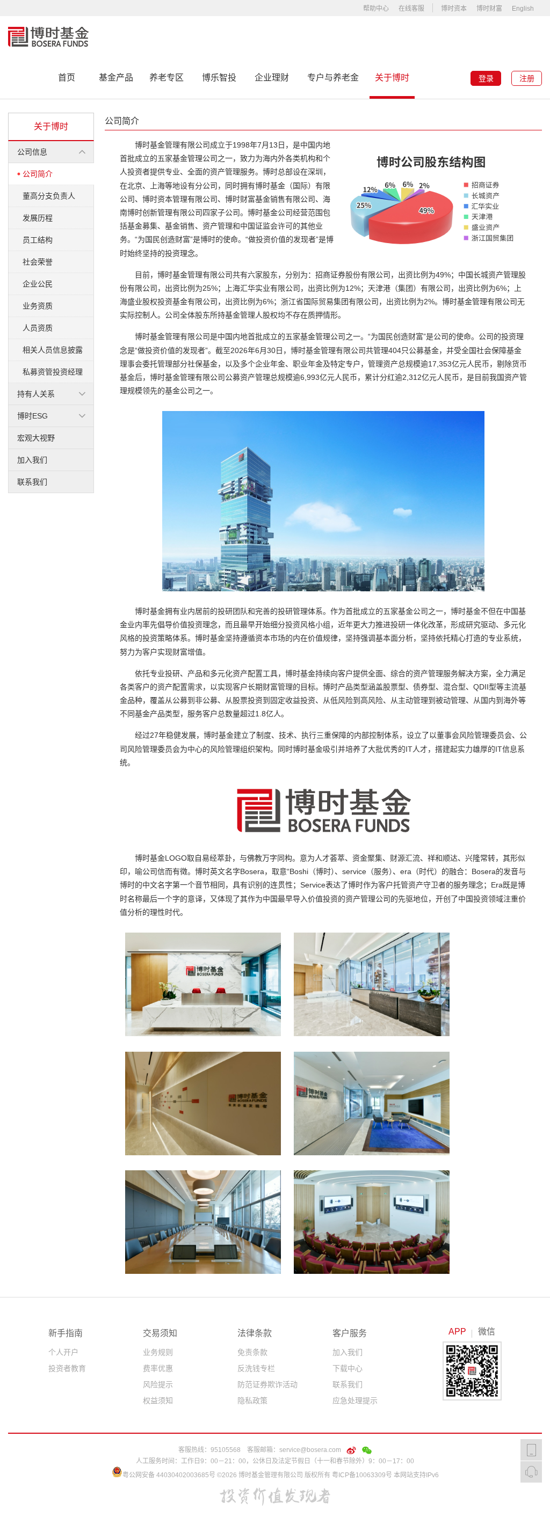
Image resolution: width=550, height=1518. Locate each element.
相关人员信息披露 (53, 350)
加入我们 (32, 460)
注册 (526, 78)
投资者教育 (67, 1368)
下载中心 (347, 1368)
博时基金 (48, 37)
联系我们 (32, 482)
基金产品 (116, 77)
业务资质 (38, 306)
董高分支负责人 (49, 196)
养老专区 (166, 77)
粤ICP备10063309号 (362, 1475)
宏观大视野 (36, 438)
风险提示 (158, 1384)
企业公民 (38, 284)
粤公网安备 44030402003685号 (168, 1475)
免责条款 (252, 1352)
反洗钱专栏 (256, 1368)
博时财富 (489, 8)
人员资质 (38, 328)
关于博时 (392, 77)
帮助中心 (376, 8)
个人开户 (63, 1352)
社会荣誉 (38, 262)
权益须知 (158, 1400)
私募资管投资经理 (53, 372)
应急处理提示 (355, 1400)
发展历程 (38, 218)
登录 (486, 78)
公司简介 (38, 174)
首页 (66, 77)
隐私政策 (252, 1400)
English (523, 8)
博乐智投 (219, 77)
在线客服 (411, 8)
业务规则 (158, 1352)
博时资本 (454, 8)
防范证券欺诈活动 (267, 1384)
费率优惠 (158, 1368)
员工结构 (38, 240)
